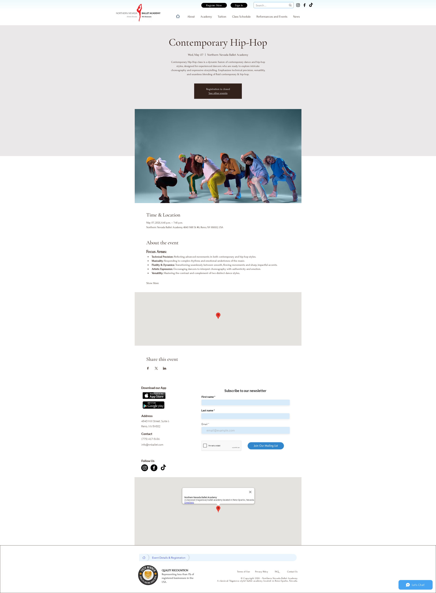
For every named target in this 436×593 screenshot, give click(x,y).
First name (207, 397)
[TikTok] (311, 5)
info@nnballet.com (152, 444)
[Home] (178, 16)
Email (204, 424)
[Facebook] (304, 5)
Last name (207, 410)
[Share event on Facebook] (148, 368)
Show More (152, 283)
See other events (218, 93)
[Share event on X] (156, 368)
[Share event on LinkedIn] (164, 368)
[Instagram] (298, 5)
